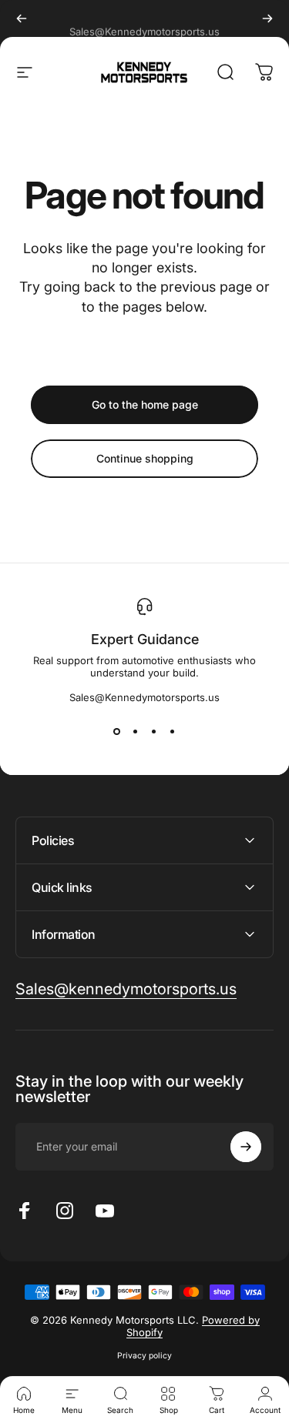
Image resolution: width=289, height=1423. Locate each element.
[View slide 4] (172, 731)
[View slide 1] (117, 731)
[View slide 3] (154, 731)
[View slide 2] (135, 731)
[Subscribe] (245, 1146)
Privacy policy (144, 1356)
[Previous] (22, 18)
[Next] (267, 18)
